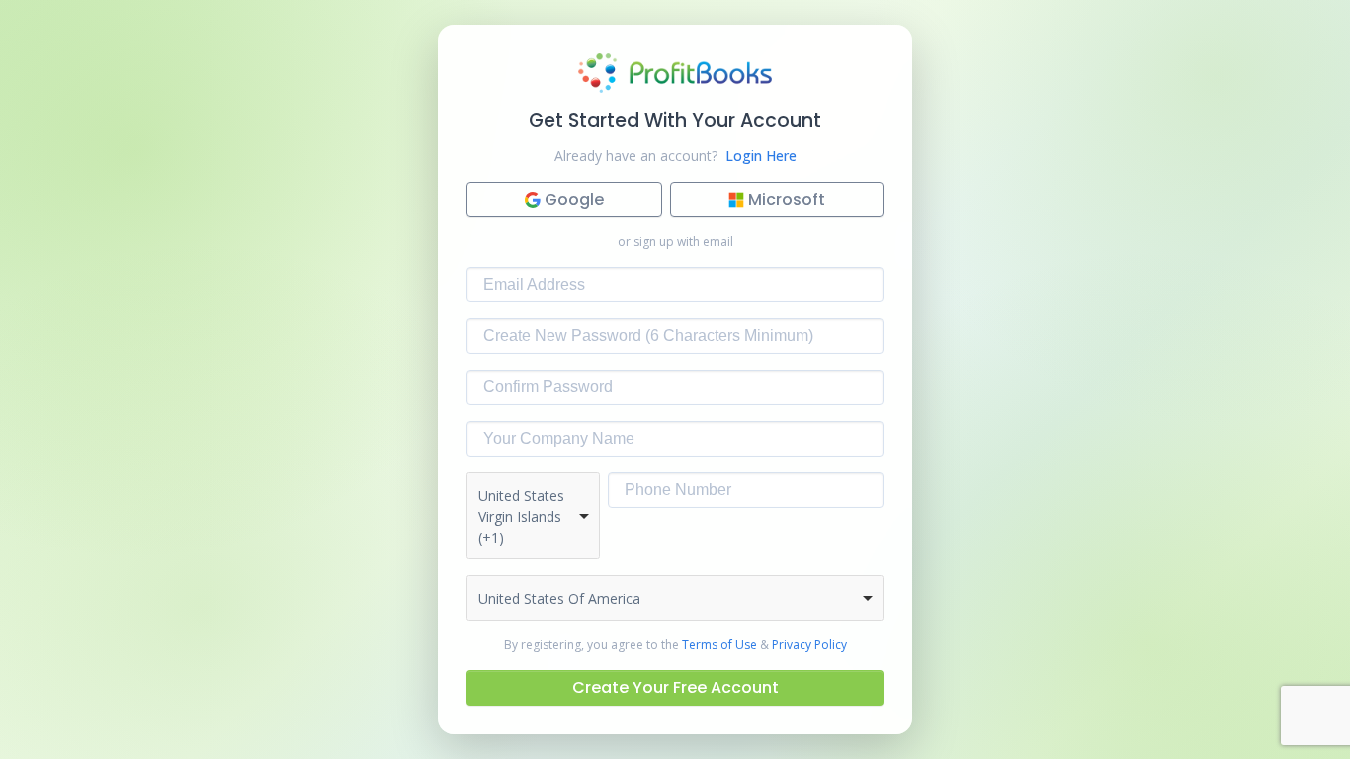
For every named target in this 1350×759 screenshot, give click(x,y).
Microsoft (786, 199)
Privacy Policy (809, 644)
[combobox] (533, 515)
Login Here (761, 155)
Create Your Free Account (675, 687)
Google (574, 199)
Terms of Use (719, 644)
